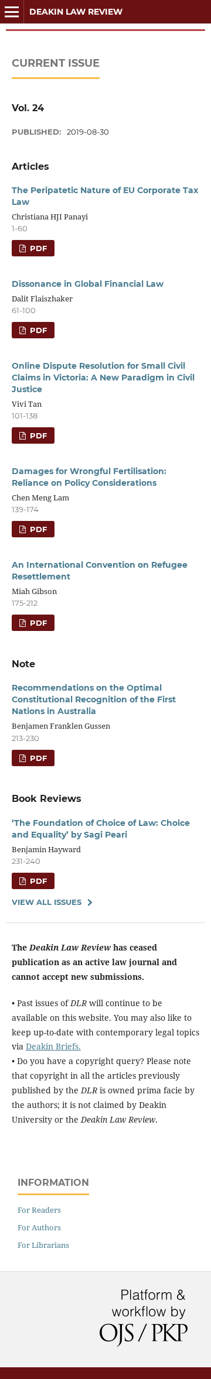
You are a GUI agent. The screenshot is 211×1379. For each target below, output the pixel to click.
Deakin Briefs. (53, 1046)
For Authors (39, 1227)
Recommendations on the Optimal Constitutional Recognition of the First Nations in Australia (94, 699)
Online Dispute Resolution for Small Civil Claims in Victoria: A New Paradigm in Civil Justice (103, 378)
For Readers (39, 1210)
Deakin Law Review (75, 11)
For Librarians (43, 1245)
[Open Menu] (11, 11)
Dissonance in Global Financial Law (88, 284)
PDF (37, 248)
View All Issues (46, 902)
